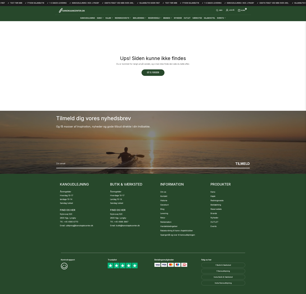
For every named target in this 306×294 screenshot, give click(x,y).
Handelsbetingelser (169, 226)
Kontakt (163, 196)
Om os (163, 192)
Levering (164, 213)
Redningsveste (217, 200)
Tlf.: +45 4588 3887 (119, 222)
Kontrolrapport (68, 260)
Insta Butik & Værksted (223, 277)
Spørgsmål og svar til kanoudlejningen (177, 235)
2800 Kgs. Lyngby (68, 218)
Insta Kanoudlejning (223, 283)
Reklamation (165, 222)
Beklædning (215, 205)
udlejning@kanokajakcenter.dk (79, 225)
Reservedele (216, 209)
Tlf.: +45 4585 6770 (69, 222)
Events (213, 226)
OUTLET (214, 222)
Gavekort (164, 205)
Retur (162, 217)
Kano (212, 192)
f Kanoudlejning (223, 271)
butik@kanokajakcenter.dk (128, 225)
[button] (219, 10)
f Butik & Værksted (223, 265)
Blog (162, 209)
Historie (163, 200)
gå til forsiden (153, 73)
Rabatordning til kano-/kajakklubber (176, 230)
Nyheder (214, 217)
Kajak (212, 196)
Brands (213, 213)
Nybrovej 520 (66, 214)
